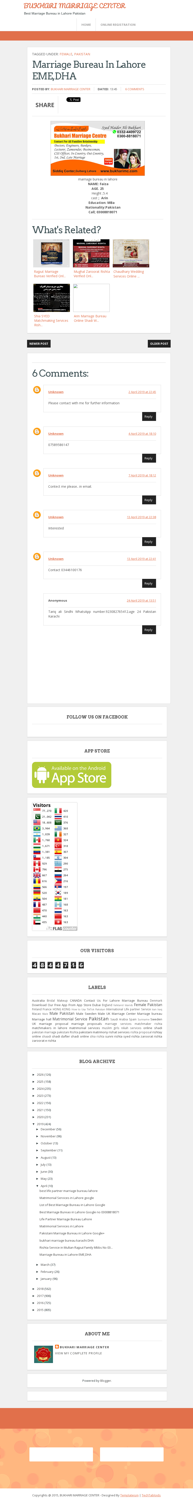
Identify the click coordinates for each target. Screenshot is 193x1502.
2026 (40, 1074)
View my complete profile (78, 1353)
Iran (154, 1009)
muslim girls (110, 1028)
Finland (37, 1009)
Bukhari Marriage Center (70, 89)
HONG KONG (61, 1009)
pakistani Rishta (67, 1032)
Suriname (143, 1019)
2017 (40, 1296)
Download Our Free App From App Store (61, 1005)
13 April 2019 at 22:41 (141, 559)
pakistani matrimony (93, 1032)
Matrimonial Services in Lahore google (67, 1198)
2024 (40, 1088)
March (45, 1264)
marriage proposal (53, 1024)
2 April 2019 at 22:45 (142, 392)
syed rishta (131, 1036)
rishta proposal (141, 1032)
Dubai (96, 1005)
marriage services (118, 1024)
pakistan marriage (44, 1032)
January (46, 1279)
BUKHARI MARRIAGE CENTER (74, 5)
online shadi (152, 1028)
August (46, 1157)
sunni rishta (113, 1036)
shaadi (46, 1036)
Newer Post (38, 344)
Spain (133, 1019)
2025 (40, 1081)
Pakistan (82, 54)
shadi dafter (61, 1036)
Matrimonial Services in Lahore (62, 1226)
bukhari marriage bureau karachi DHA (67, 1240)
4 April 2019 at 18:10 (142, 433)
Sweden (156, 1019)
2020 (40, 1117)
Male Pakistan (61, 1013)
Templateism (129, 1495)
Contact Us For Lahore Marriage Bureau (116, 1000)
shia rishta (97, 1036)
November (48, 1136)
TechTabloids (151, 1495)
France (47, 1009)
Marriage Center (124, 1013)
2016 (40, 1303)
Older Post (159, 344)
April (44, 1186)
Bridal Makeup (57, 1000)
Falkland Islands (123, 1005)
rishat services (119, 1032)
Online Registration (118, 24)
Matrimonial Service (69, 1019)
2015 (40, 1310)
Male (45, 1013)
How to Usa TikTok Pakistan (88, 1009)
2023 (40, 1096)
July (43, 1164)
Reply (149, 416)
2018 (40, 1289)
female (66, 54)
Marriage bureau (149, 1013)
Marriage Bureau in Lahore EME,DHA (65, 1254)
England (107, 1005)
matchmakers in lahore (49, 1028)
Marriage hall (41, 1019)
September (49, 1150)
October (47, 1143)
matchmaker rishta (148, 1024)
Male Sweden (86, 1013)
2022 (40, 1103)
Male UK (104, 1013)
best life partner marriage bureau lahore (69, 1191)
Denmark (156, 1000)
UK (34, 1024)
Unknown (56, 392)
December (48, 1129)
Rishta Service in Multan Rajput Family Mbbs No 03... (76, 1247)
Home (86, 24)
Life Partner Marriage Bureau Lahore (66, 1219)
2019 (40, 1124)
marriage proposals (86, 1024)
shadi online (80, 1036)
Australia (38, 1000)
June (44, 1171)
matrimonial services (84, 1028)
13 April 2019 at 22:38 (141, 517)
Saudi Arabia (119, 1019)
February (47, 1272)
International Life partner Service (128, 1009)
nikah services (131, 1028)
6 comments (134, 89)
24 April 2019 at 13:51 (141, 600)
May (44, 1178)
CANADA (76, 1000)
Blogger (105, 1380)
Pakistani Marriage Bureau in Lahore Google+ (72, 1233)
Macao (36, 1013)
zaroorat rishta (151, 1036)
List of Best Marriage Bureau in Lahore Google (72, 1205)
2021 (40, 1110)
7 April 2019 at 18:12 (142, 475)
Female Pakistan (148, 1004)
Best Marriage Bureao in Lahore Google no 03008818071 (79, 1212)
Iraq (159, 1009)
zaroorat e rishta (44, 1040)
